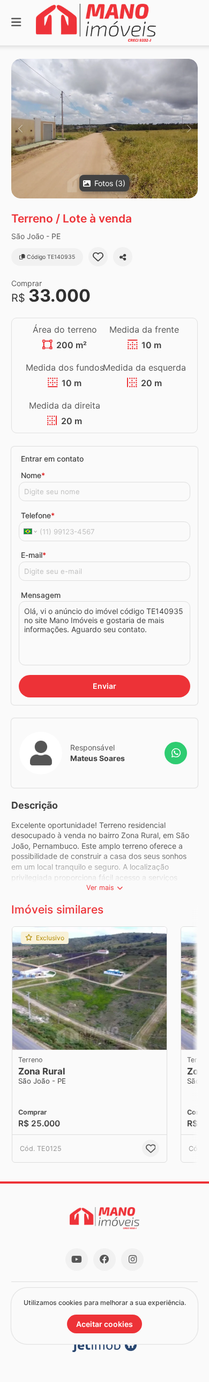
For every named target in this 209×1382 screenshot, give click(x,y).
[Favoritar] (98, 256)
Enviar (104, 685)
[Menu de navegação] (16, 22)
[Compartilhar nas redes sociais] (122, 256)
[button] (104, 128)
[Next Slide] (189, 128)
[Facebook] (104, 1259)
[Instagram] (132, 1259)
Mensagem (41, 595)
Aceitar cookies (104, 1324)
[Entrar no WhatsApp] (176, 753)
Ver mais (100, 888)
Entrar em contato (52, 458)
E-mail (33, 554)
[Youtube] (76, 1259)
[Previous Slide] (20, 128)
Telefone (38, 515)
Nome (33, 475)
